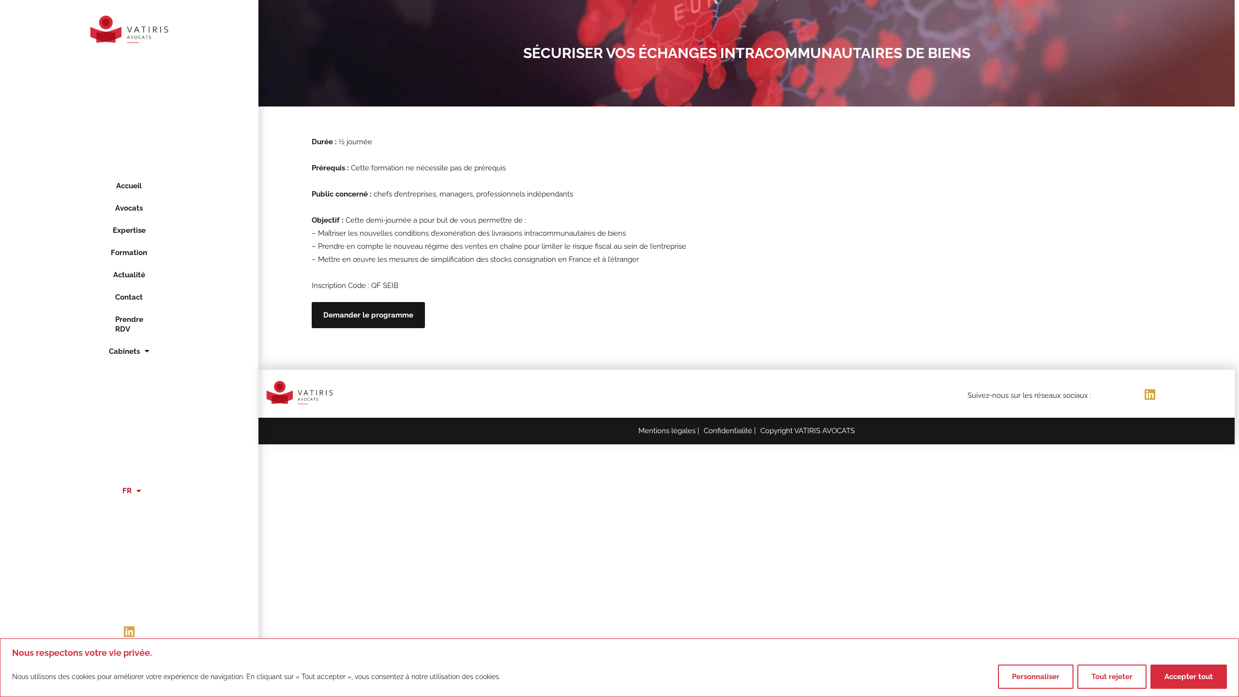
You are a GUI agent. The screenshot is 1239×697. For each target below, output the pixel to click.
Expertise (129, 230)
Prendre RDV (129, 324)
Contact (129, 297)
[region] (619, 667)
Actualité (129, 275)
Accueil (129, 186)
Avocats (129, 208)
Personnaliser (1035, 676)
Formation (129, 252)
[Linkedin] (129, 631)
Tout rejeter (1112, 676)
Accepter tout (1188, 676)
